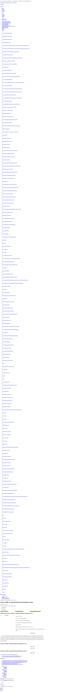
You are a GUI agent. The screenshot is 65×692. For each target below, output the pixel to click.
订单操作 (5, 668)
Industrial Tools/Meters (5, 24)
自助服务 (5, 671)
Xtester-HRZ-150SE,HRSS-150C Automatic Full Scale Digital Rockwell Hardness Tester (14, 661)
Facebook (5, 677)
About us (3, 673)
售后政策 (5, 670)
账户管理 (5, 666)
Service (3, 669)
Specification (4, 609)
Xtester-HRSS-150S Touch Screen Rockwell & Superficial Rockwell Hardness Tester (14, 662)
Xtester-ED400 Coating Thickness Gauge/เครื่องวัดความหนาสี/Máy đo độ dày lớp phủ (14, 660)
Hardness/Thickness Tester (6, 598)
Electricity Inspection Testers (6, 21)
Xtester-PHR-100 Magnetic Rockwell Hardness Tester (10, 663)
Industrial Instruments (5, 27)
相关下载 (5, 672)
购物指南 (5, 667)
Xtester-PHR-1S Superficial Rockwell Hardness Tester (10, 654)
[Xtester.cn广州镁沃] (8, 2)
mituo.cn (12, 680)
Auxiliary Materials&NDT (6, 25)
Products (1, 6)
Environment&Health (5, 23)
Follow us (3, 675)
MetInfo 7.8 (5, 680)
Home (3, 8)
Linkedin (5, 676)
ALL (3, 13)
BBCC (3, 28)
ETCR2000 (2, 4)
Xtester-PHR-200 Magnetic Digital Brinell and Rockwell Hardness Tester (12, 664)
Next (11, 656)
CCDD (3, 29)
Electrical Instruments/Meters (6, 22)
